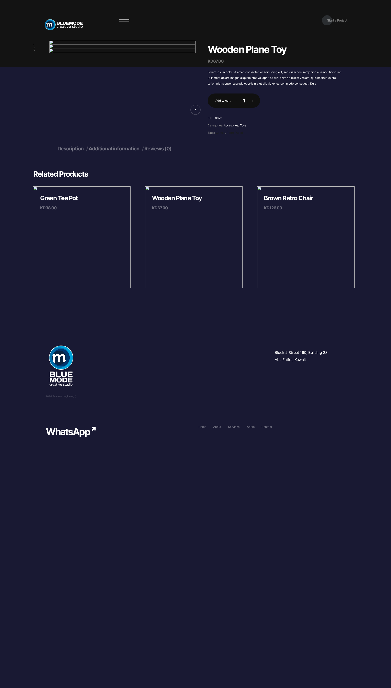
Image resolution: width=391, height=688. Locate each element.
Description (71, 149)
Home (202, 426)
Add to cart (223, 100)
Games (220, 132)
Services (233, 426)
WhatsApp (68, 431)
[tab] (72, 149)
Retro (230, 132)
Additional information (114, 149)
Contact (266, 426)
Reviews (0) (157, 149)
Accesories (231, 125)
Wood (239, 132)
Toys (243, 125)
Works (250, 426)
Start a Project (337, 20)
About (217, 426)
